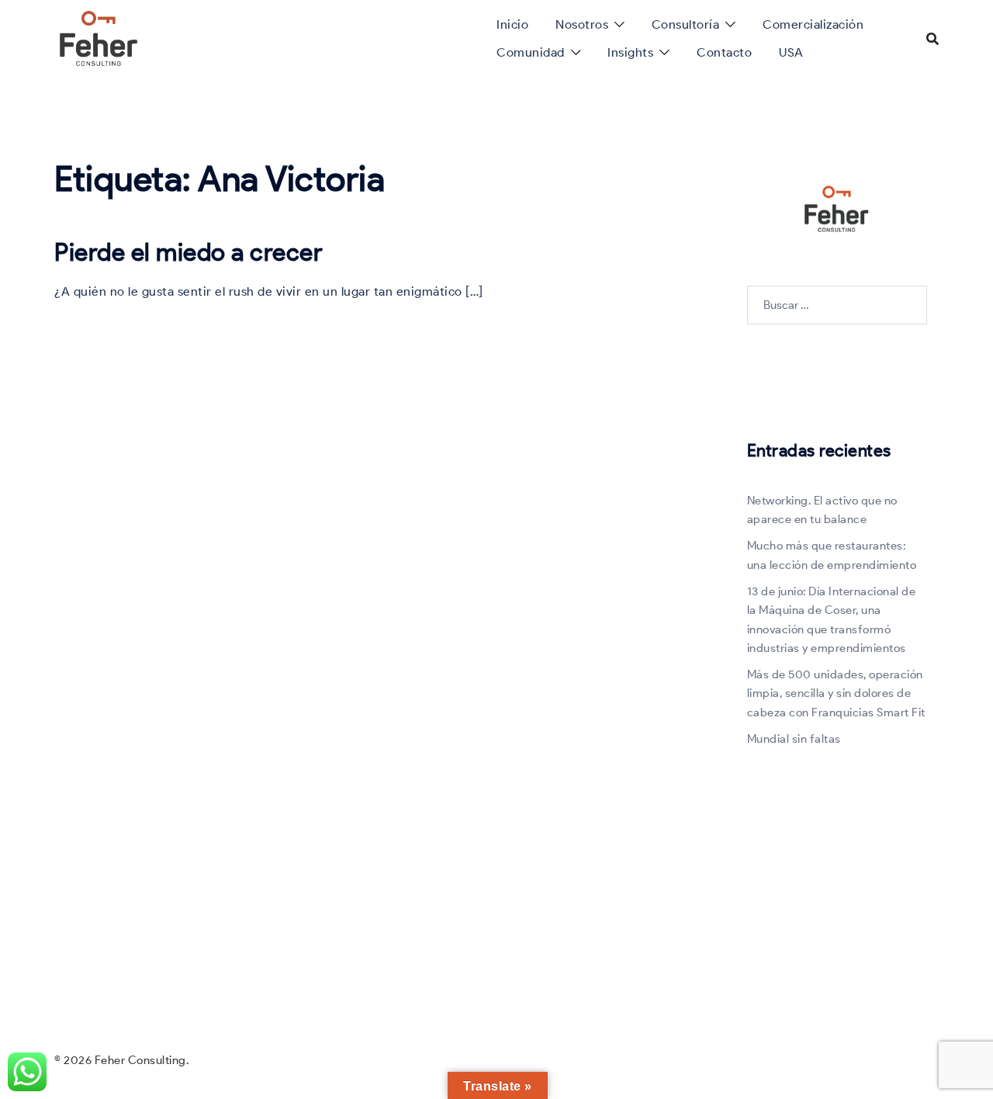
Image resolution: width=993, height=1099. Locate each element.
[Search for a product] (932, 39)
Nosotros (581, 24)
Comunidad (530, 52)
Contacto (724, 52)
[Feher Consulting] (98, 37)
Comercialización (813, 24)
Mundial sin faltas (794, 739)
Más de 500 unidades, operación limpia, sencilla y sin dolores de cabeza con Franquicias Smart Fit (836, 693)
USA (791, 52)
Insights (630, 52)
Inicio (512, 24)
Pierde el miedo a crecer (188, 252)
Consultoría (686, 24)
